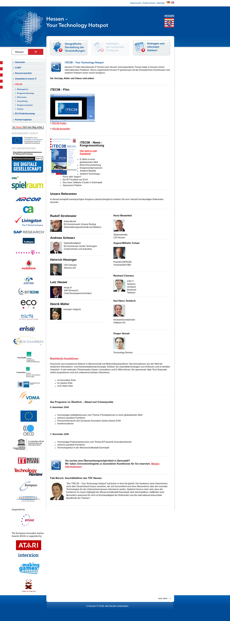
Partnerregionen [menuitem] (23, 119)
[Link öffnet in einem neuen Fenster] (28, 202)
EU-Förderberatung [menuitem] (25, 113)
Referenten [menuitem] (22, 97)
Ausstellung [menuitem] (22, 101)
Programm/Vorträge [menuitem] (25, 93)
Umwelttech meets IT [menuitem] (25, 79)
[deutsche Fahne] (168, 3)
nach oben (162, 598)
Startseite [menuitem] (20, 62)
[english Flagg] (172, 3)
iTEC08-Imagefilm (61, 129)
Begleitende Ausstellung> (64, 358)
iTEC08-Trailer (59, 123)
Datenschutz (149, 3)
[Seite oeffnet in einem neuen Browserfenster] (88, 26)
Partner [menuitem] (20, 109)
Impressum (135, 3)
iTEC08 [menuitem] (18, 84)
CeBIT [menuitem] (18, 67)
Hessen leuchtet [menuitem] (23, 73)
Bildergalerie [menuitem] (22, 89)
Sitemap (161, 3)
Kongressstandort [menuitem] (25, 105)
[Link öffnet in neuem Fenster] (28, 226)
